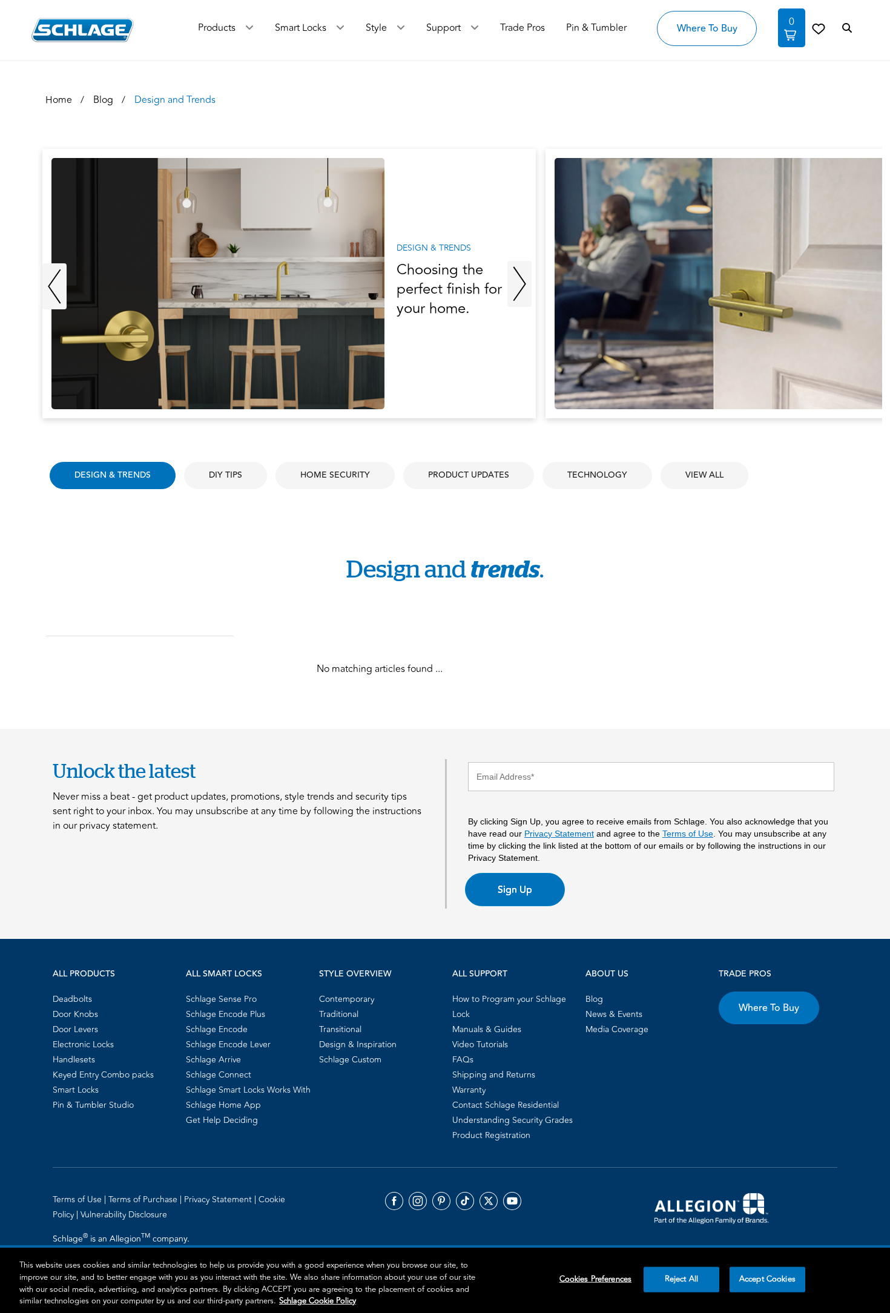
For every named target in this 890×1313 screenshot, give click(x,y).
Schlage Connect (218, 1074)
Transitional (340, 1029)
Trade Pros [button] (522, 28)
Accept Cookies (767, 1279)
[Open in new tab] (711, 1207)
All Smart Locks (224, 974)
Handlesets (74, 1059)
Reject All (681, 1279)
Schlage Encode (217, 1029)
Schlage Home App (223, 1105)
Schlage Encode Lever (228, 1044)
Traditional (338, 1014)
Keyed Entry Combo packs (103, 1074)
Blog (594, 999)
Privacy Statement (559, 833)
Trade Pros (745, 974)
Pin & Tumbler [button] (596, 28)
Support (443, 28)
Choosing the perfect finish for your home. (449, 289)
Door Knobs (75, 1014)
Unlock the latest (124, 771)
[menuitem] (116, 999)
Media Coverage (616, 1029)
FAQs (462, 1059)
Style (376, 28)
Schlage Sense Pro (221, 999)
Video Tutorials (480, 1044)
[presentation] (289, 283)
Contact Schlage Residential (505, 1105)
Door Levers (75, 1029)
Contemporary (346, 999)
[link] (818, 28)
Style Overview (355, 974)
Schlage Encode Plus (225, 1014)
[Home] (82, 30)
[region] (445, 1280)
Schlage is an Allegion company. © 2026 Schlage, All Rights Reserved (123, 1246)
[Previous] (54, 285)
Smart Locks (300, 28)
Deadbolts (72, 999)
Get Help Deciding (222, 1120)
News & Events (613, 1014)
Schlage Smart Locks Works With (248, 1090)
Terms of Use (687, 833)
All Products (84, 974)
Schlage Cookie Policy (317, 1300)
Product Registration (491, 1135)
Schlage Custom (350, 1059)
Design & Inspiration (358, 1044)
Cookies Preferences (595, 1279)
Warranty (469, 1090)
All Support (479, 974)
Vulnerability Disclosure (124, 1214)
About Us (606, 974)
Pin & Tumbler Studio (93, 1105)
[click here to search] (847, 28)
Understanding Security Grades (512, 1120)
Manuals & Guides (486, 1029)
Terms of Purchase (144, 1199)
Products (217, 28)
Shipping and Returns (493, 1074)
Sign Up (515, 890)
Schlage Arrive (213, 1059)
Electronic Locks (83, 1044)
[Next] (519, 285)
